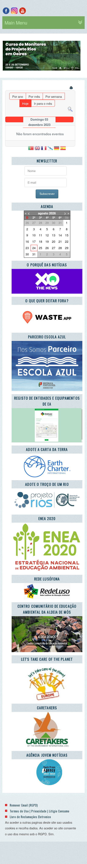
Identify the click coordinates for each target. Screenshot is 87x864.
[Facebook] (6, 10)
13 (53, 235)
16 (27, 241)
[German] (56, 149)
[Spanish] (63, 149)
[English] (37, 149)
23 (27, 248)
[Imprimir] (72, 88)
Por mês (34, 96)
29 (66, 248)
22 (66, 241)
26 (47, 248)
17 (34, 241)
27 (53, 248)
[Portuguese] (31, 149)
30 (27, 254)
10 (34, 235)
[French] (43, 149)
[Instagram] (14, 10)
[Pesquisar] (70, 108)
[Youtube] (22, 10)
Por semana (53, 96)
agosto (43, 213)
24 (34, 248)
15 (66, 235)
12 (47, 235)
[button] (66, 55)
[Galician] (50, 149)
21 (60, 241)
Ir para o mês (43, 103)
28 (60, 248)
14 (60, 235)
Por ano (17, 96)
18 (40, 241)
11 (40, 235)
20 (53, 241)
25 (40, 248)
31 (34, 254)
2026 (52, 213)
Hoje (25, 103)
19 (47, 241)
